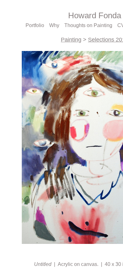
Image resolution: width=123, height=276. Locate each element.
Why (55, 25)
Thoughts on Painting (89, 25)
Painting (71, 39)
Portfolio (36, 25)
